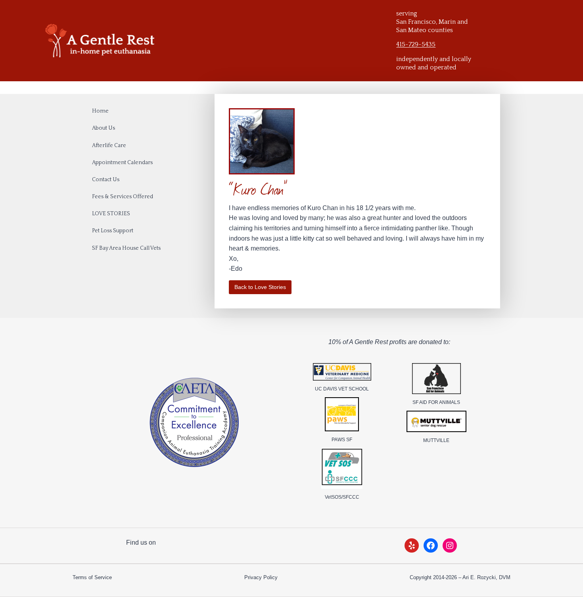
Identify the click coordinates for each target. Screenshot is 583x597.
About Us (103, 128)
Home (100, 111)
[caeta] (194, 422)
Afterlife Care (109, 145)
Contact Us (105, 179)
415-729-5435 (415, 44)
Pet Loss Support (112, 231)
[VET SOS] (341, 468)
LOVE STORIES (111, 213)
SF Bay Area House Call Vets (126, 248)
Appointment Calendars (122, 162)
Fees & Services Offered (122, 196)
